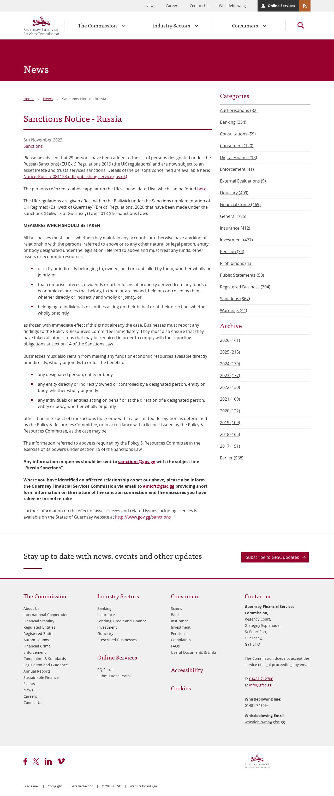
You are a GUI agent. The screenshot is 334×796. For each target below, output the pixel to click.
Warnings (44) (233, 310)
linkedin (48, 761)
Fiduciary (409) (234, 193)
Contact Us (199, 5)
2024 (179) (230, 364)
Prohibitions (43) (236, 263)
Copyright (55, 786)
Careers (172, 5)
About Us (31, 608)
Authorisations (36, 639)
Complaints (181, 639)
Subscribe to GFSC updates (272, 557)
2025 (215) (230, 352)
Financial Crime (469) (240, 204)
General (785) (233, 216)
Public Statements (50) (242, 275)
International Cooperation (46, 614)
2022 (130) (230, 387)
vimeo (61, 761)
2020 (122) (230, 411)
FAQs (175, 646)
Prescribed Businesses (117, 639)
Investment (107, 627)
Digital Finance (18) (238, 157)
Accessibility (187, 669)
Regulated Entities (39, 627)
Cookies (181, 687)
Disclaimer (31, 786)
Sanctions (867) (235, 299)
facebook (25, 761)
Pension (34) (232, 251)
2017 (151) (230, 446)
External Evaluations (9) (243, 181)
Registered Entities (39, 633)
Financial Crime (37, 646)
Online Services (281, 5)
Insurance (106, 614)
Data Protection (81, 786)
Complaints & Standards (44, 658)
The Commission (97, 25)
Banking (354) (233, 122)
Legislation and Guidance (45, 664)
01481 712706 (261, 678)
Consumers (245, 25)
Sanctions (33, 146)
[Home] (41, 25)
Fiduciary (105, 633)
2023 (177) (230, 375)
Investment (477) (236, 240)
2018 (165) (230, 434)
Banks (176, 614)
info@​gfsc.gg (260, 685)
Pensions (179, 633)
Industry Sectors (171, 25)
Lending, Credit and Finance (121, 620)
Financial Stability (38, 620)
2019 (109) (230, 422)
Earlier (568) (231, 458)
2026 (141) (230, 340)
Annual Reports (37, 671)
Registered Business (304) (245, 287)
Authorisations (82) (239, 110)
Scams (176, 608)
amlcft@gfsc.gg (158, 486)
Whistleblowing (232, 5)
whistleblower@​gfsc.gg (265, 721)
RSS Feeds (305, 6)
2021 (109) (230, 399)
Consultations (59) (238, 134)
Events (29, 683)
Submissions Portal (114, 675)
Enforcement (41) (237, 169)
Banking (104, 608)
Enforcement (34, 652)
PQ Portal (105, 669)
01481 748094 (257, 705)
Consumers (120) (236, 146)
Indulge (151, 786)
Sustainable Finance (41, 677)
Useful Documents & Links (194, 652)
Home (28, 98)
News (150, 5)
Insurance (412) (235, 228)
